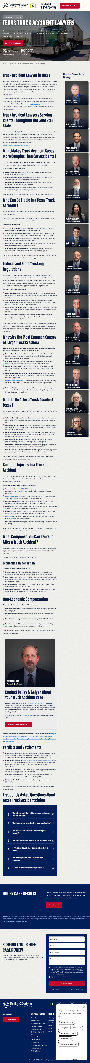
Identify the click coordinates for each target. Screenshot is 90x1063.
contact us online (28, 715)
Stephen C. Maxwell (73, 171)
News (50, 1028)
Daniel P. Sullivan (72, 195)
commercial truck (26, 350)
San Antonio (36, 739)
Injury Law (12, 64)
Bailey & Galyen (35, 104)
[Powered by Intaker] (75, 1059)
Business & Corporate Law (37, 1033)
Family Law (34, 1018)
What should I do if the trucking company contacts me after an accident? (31, 814)
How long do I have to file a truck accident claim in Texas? (30, 849)
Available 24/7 (48, 5)
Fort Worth (36, 736)
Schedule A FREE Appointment (18, 724)
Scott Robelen (71, 337)
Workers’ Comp (35, 1021)
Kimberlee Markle (72, 408)
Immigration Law (36, 1029)
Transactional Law (36, 1048)
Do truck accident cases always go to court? (28, 867)
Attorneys (51, 1018)
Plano (30, 739)
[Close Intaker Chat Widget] (84, 1006)
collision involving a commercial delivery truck (37, 760)
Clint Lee (69, 266)
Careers (50, 1031)
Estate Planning (36, 1040)
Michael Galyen (71, 148)
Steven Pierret (71, 385)
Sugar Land (44, 739)
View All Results (54, 905)
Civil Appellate (35, 1042)
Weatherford (10, 741)
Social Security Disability (38, 1023)
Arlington (53, 733)
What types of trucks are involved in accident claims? (31, 823)
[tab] (30, 814)
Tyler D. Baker (71, 361)
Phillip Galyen (71, 100)
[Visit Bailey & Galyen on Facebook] (52, 1004)
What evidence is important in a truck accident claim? (31, 840)
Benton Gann (70, 242)
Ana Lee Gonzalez (72, 219)
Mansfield (6, 739)
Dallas (24, 736)
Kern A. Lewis (71, 314)
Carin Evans (70, 432)
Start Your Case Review (69, 6)
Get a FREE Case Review (13, 43)
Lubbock (49, 736)
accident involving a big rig (36, 703)
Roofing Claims (35, 1051)
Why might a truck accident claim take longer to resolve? (29, 831)
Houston (43, 736)
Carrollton (18, 736)
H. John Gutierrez (72, 290)
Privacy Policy (60, 974)
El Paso (29, 736)
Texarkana (52, 739)
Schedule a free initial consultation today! (15, 145)
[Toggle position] (80, 1006)
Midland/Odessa (22, 739)
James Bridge (71, 124)
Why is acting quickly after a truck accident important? (27, 859)
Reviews (51, 1026)
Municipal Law (35, 1037)
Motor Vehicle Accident (25, 64)
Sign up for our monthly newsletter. (60, 977)
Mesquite (13, 739)
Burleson (12, 736)
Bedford (5, 736)
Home (4, 64)
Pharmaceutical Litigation (39, 1045)
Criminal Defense (36, 1026)
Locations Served (51, 1022)
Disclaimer (80, 989)
